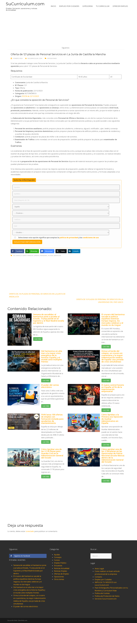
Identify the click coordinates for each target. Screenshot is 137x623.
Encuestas (58, 565)
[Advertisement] (66, 29)
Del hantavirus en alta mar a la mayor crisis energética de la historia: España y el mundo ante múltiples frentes (51, 356)
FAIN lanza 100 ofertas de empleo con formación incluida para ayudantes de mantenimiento (52, 418)
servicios (57, 255)
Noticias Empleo (60, 571)
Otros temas (59, 579)
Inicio (53, 6)
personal (43, 255)
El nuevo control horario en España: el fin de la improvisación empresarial (112, 388)
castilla (19, 255)
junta (24, 255)
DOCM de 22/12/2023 (30, 96)
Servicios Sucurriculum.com (105, 599)
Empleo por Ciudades (69, 6)
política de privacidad (69, 237)
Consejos (57, 557)
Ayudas (57, 554)
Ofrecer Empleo (120, 6)
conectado (30, 531)
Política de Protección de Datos (107, 596)
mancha (30, 255)
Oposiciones (52, 58)
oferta (36, 255)
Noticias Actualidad (61, 568)
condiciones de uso (91, 237)
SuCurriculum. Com (35, 58)
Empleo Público (60, 563)
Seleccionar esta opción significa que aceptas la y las (58, 237)
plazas (50, 255)
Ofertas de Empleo (61, 574)
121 (14, 255)
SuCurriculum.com (25, 3)
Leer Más (38, 339)
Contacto (98, 577)
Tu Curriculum (102, 6)
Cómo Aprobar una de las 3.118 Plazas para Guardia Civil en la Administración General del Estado (52, 453)
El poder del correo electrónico (50, 386)
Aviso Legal (99, 568)
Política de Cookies (102, 593)
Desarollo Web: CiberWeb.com (17, 620)
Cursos (57, 560)
